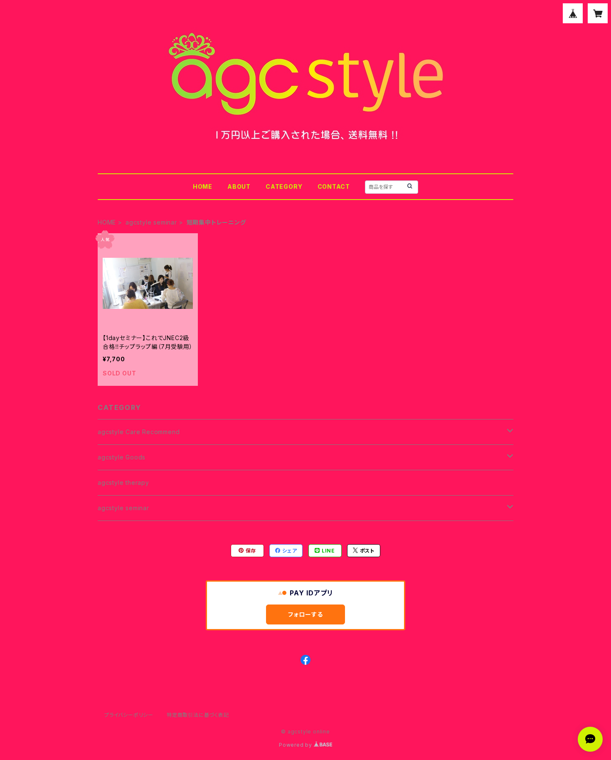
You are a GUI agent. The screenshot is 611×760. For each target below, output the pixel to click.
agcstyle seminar (151, 222)
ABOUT (239, 186)
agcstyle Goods (121, 457)
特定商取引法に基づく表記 (198, 715)
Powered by (296, 745)
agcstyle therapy (123, 482)
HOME (202, 186)
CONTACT (334, 186)
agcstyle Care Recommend (139, 431)
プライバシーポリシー (128, 715)
